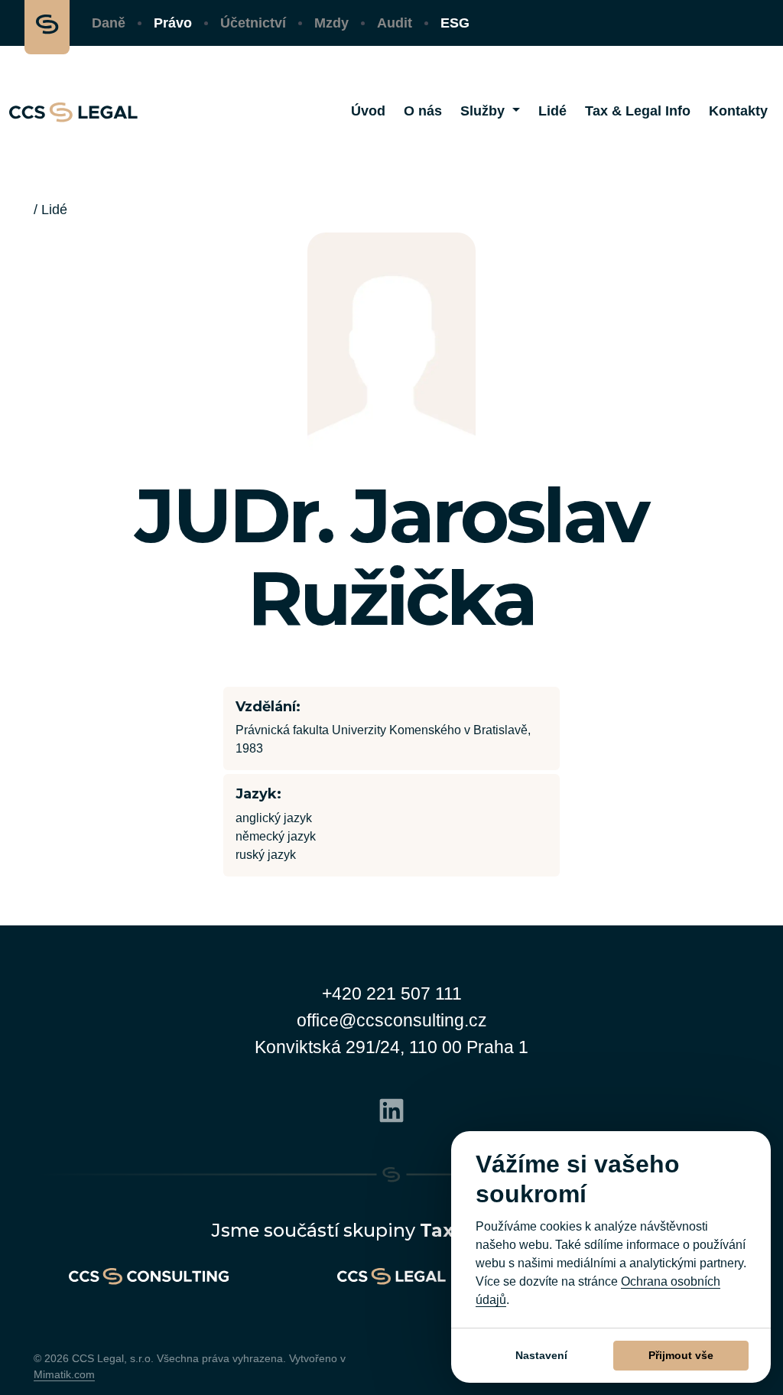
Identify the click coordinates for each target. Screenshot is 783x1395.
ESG (454, 23)
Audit (394, 23)
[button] (490, 111)
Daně (108, 23)
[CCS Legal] (73, 111)
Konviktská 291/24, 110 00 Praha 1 (391, 1047)
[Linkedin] (391, 1108)
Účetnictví (253, 23)
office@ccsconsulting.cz (392, 1020)
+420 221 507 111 (392, 993)
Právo (173, 23)
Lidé (54, 209)
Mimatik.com (64, 1374)
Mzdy (331, 23)
